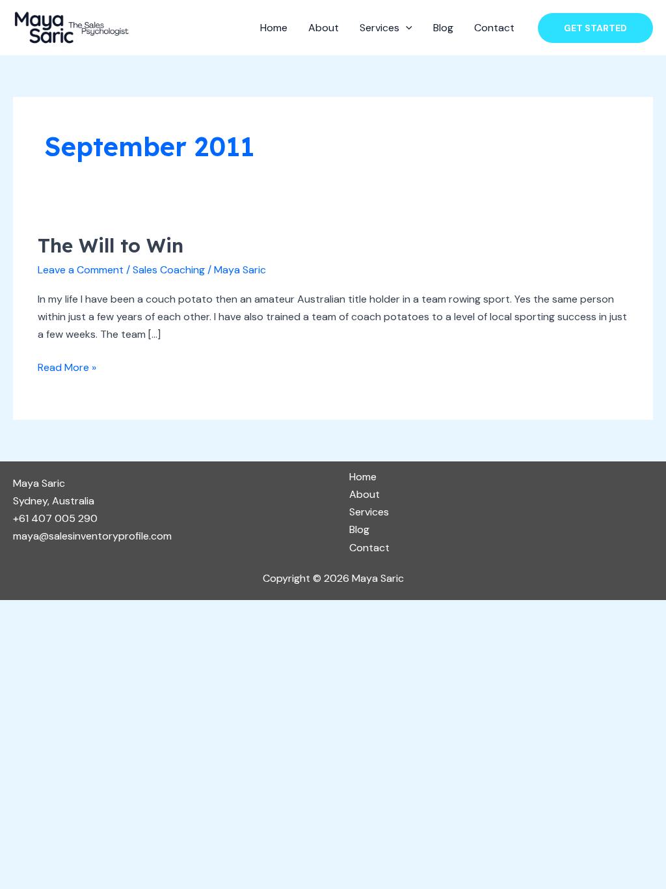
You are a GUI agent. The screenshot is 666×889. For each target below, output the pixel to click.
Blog (443, 27)
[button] (595, 28)
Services (379, 27)
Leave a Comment (81, 270)
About (323, 27)
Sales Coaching (169, 270)
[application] (405, 28)
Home (273, 27)
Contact (494, 27)
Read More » (67, 366)
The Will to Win (110, 245)
